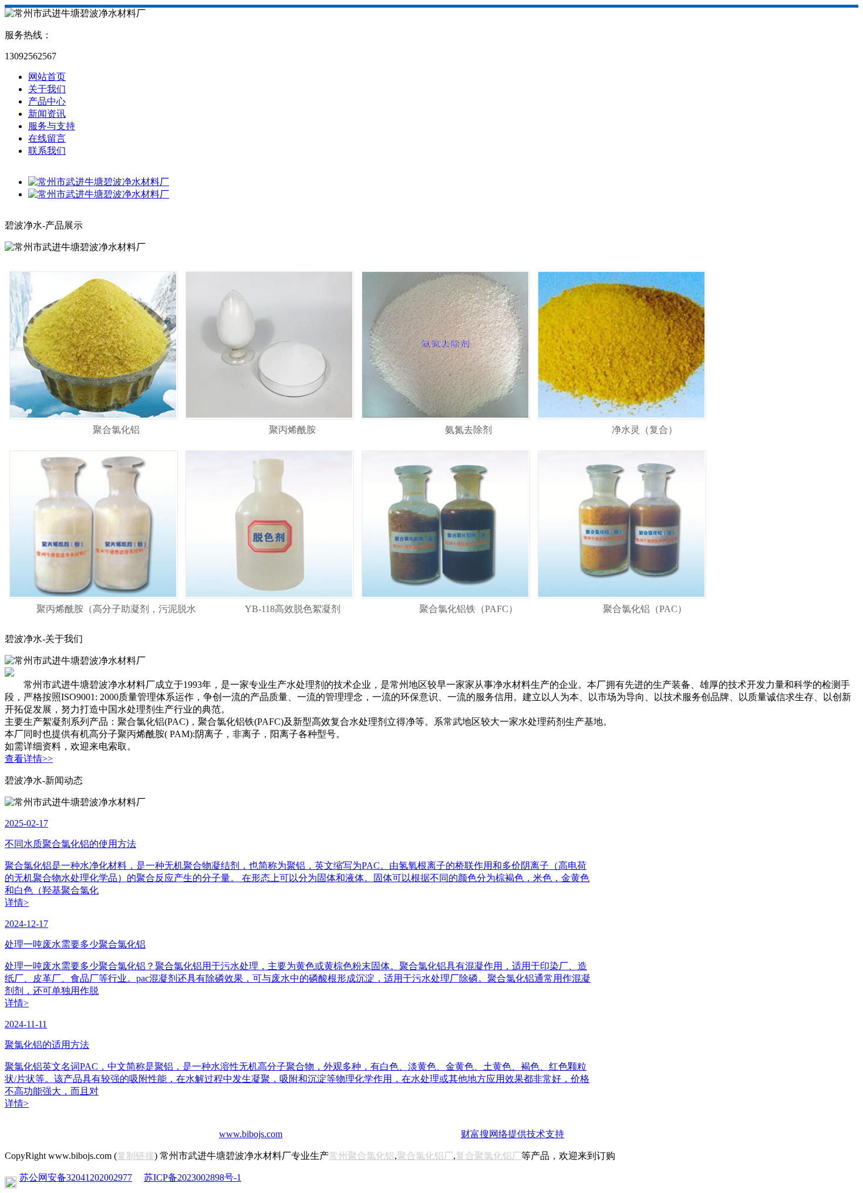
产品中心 (47, 101)
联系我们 (47, 151)
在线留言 (47, 138)
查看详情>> (29, 759)
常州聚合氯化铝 (362, 1156)
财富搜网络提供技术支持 (512, 1134)
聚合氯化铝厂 (425, 1156)
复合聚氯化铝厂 (488, 1156)
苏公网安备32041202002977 (75, 1177)
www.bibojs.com (250, 1134)
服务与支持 (51, 126)
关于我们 (47, 89)
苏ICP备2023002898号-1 (192, 1177)
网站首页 (47, 77)
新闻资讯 (47, 114)
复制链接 (135, 1156)
